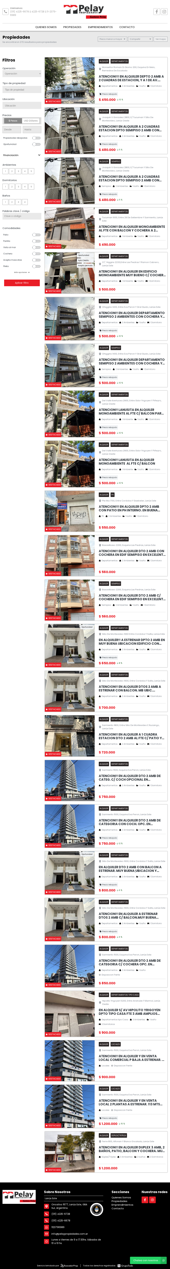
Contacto (127, 27)
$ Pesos (13, 120)
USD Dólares (31, 120)
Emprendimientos (100, 27)
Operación (8, 68)
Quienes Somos (46, 27)
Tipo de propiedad (13, 83)
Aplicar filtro (22, 282)
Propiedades (72, 27)
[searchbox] (23, 89)
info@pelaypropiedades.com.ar (69, 1234)
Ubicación (8, 99)
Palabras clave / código (16, 211)
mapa (162, 39)
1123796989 (57, 1227)
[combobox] (21, 89)
